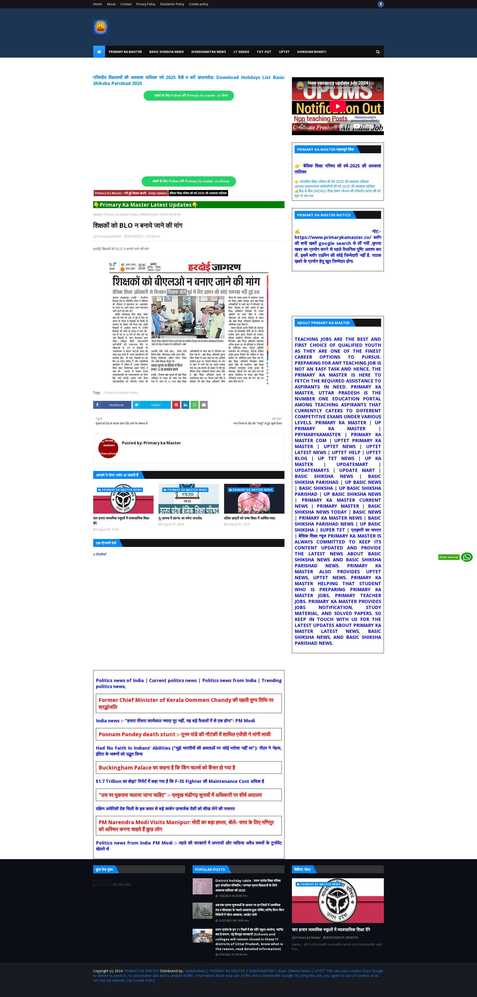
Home (97, 4)
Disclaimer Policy (172, 4)
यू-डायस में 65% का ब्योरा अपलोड (180, 518)
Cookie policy (198, 4)
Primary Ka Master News (121, 214)
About (111, 4)
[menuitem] (99, 52)
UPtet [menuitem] (284, 51)
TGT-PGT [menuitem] (264, 51)
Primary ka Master (109, 236)
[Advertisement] (188, 138)
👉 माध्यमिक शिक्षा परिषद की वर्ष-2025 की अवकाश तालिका (332, 181)
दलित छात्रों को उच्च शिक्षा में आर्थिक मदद (249, 518)
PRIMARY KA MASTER (141, 970)
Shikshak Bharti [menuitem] (311, 51)
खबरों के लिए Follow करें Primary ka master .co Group (191, 181)
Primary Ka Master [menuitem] (125, 51)
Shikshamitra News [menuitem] (208, 51)
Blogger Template (151, 990)
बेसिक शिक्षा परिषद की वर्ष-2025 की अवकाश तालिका (198, 193)
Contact (125, 4)
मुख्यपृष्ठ (97, 214)
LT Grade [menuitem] (241, 51)
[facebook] (381, 4)
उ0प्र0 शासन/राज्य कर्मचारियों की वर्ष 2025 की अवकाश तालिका (335, 186)
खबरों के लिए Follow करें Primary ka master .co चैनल (191, 95)
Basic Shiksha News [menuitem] (166, 51)
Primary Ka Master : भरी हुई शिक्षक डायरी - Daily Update (131, 193)
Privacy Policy (145, 4)
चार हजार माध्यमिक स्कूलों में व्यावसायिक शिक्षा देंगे (121, 521)
